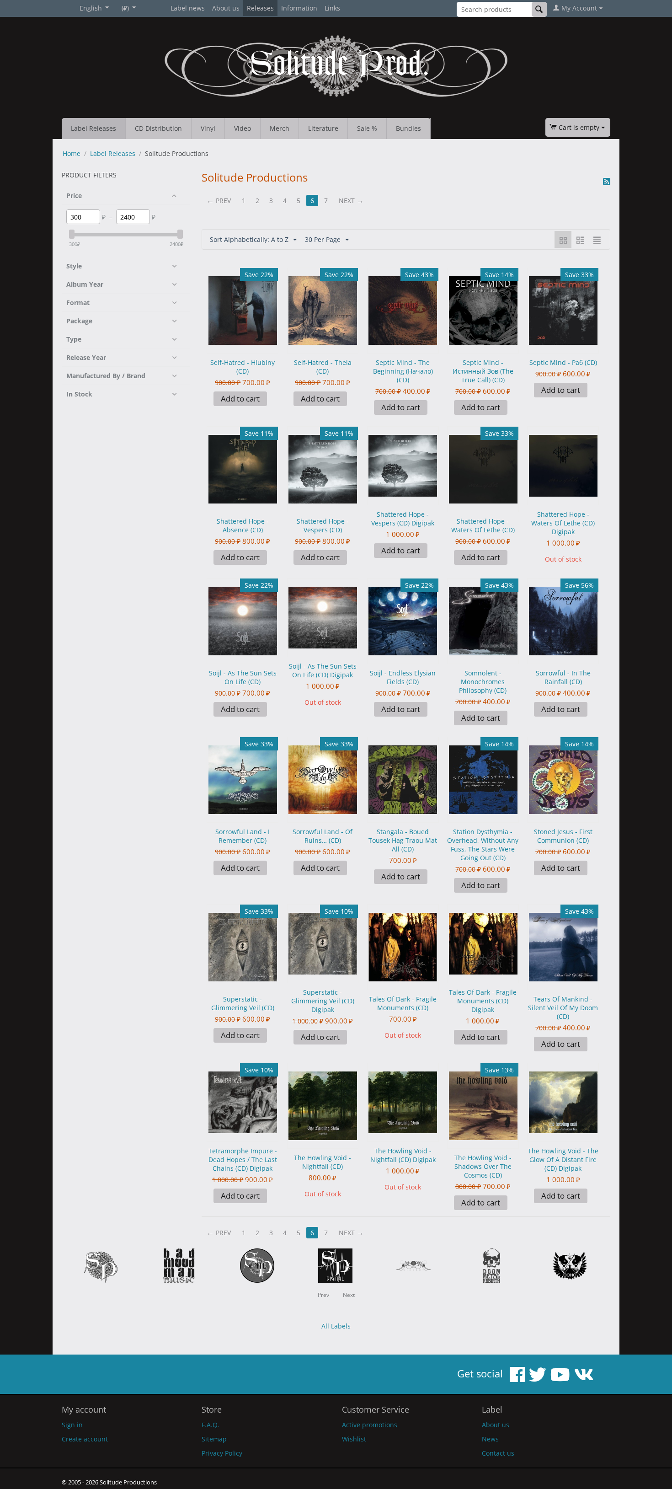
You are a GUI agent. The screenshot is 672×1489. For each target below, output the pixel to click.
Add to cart (240, 398)
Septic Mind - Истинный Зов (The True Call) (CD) (483, 371)
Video (242, 128)
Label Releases (93, 128)
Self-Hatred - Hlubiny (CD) (242, 366)
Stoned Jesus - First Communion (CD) (563, 836)
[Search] (539, 9)
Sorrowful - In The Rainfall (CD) (563, 677)
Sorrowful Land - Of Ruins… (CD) (322, 836)
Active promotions (369, 1424)
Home (71, 153)
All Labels (336, 1326)
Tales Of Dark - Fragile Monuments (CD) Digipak (483, 1001)
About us (226, 8)
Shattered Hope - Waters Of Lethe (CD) (483, 525)
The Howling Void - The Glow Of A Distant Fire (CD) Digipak (563, 1159)
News (490, 1439)
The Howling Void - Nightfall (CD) (322, 1162)
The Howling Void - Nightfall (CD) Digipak (403, 1155)
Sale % (367, 128)
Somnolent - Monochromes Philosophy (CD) (483, 682)
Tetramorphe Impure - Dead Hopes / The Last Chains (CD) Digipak (242, 1159)
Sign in (72, 1424)
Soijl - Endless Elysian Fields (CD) (403, 677)
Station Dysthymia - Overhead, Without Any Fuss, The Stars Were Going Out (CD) (482, 844)
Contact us (498, 1453)
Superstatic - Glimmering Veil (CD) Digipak (322, 1001)
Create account (85, 1439)
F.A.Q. (210, 1424)
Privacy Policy (222, 1453)
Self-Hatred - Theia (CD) (323, 366)
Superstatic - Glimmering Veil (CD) (242, 1003)
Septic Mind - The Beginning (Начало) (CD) (403, 371)
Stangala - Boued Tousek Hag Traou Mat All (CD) (402, 840)
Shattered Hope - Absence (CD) (243, 525)
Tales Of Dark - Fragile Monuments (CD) (403, 1003)
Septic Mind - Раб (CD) (563, 362)
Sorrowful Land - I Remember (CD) (242, 836)
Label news (188, 8)
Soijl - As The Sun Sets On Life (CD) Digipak (323, 670)
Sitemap (214, 1439)
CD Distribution (158, 128)
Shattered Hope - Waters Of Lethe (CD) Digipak (563, 523)
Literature (323, 128)
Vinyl (208, 128)
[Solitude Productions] (336, 66)
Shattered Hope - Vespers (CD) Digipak (402, 518)
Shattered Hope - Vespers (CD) (323, 525)
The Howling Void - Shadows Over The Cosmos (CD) (483, 1166)
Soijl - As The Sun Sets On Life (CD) (243, 677)
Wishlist (354, 1439)
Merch (279, 128)
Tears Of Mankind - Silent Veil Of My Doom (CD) (563, 1008)
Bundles (408, 128)
